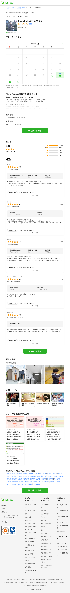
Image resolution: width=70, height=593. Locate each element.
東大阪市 (57, 479)
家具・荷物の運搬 (30, 538)
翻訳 (42, 530)
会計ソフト (44, 533)
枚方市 (9, 476)
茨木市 (14, 476)
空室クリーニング (30, 557)
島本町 (41, 482)
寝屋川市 (40, 476)
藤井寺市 (50, 479)
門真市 (32, 479)
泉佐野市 (26, 476)
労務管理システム (46, 553)
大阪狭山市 (28, 482)
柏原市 (20, 479)
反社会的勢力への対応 (12, 582)
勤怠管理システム (46, 536)
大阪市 (9, 473)
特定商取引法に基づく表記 (55, 579)
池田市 (31, 473)
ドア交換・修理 (29, 550)
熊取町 (9, 484)
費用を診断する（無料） (35, 131)
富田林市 (33, 476)
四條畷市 (15, 482)
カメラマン (13, 8)
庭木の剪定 (28, 520)
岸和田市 (19, 473)
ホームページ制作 (46, 523)
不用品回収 (28, 517)
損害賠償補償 (61, 531)
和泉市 (9, 479)
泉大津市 (43, 473)
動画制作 (43, 520)
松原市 (55, 476)
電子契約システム (46, 546)
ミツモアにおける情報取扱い (37, 579)
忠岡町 (58, 482)
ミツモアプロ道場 (62, 549)
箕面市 (14, 479)
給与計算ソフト (45, 540)
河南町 (29, 484)
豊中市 (25, 473)
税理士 (27, 560)
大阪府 (19, 8)
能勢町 (52, 482)
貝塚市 (55, 473)
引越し (27, 514)
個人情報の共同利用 (41, 582)
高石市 (43, 479)
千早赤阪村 (36, 484)
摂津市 (38, 479)
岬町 (19, 484)
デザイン (43, 527)
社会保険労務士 (45, 514)
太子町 (24, 484)
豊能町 (46, 482)
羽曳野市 (26, 479)
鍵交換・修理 (29, 554)
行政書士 (43, 510)
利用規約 (9, 579)
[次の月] (62, 43)
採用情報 (4, 512)
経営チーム (4, 509)
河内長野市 (48, 476)
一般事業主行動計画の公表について (36, 585)
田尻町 (14, 484)
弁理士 (43, 517)
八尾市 (20, 476)
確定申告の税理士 (30, 564)
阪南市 (35, 482)
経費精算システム (46, 543)
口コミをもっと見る (35, 351)
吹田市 (36, 473)
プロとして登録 (61, 543)
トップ (7, 8)
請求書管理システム (46, 556)
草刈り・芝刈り (29, 541)
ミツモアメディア (62, 522)
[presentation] (8, 16)
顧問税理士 (28, 567)
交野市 (23, 8)
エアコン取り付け (30, 510)
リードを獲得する (62, 546)
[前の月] (7, 43)
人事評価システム (46, 549)
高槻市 (49, 473)
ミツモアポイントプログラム (57, 582)
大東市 (60, 476)
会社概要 (4, 505)
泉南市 (9, 482)
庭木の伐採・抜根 (30, 523)
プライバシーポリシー (20, 579)
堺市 (13, 473)
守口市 (60, 473)
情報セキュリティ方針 (27, 582)
